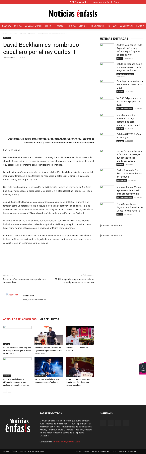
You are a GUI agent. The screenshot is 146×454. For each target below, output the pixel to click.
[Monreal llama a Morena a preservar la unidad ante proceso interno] (107, 193)
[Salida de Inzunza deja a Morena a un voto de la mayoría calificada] (107, 69)
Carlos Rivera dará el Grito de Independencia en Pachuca (129, 173)
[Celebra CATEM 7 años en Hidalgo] (80, 335)
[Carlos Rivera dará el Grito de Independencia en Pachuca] (49, 367)
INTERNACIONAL (97, 26)
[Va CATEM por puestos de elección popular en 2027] (107, 104)
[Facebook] (130, 2)
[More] (71, 64)
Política (6, 344)
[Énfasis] (73, 13)
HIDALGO (140, 26)
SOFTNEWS (112, 26)
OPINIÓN (48, 26)
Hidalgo (38, 344)
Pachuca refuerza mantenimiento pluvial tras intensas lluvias (24, 281)
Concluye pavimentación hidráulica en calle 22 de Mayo (129, 84)
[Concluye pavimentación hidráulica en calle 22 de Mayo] (107, 87)
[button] (125, 2)
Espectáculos (39, 376)
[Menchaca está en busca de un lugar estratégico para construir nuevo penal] (49, 335)
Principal (13, 34)
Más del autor (49, 319)
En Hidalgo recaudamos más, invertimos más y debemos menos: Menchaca (78, 382)
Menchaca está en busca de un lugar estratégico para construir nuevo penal (48, 351)
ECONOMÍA (71, 26)
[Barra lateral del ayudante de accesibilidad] (142, 365)
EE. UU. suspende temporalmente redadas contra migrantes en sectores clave (74, 281)
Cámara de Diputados (124, 108)
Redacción (10, 58)
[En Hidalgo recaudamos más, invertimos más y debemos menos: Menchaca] (80, 367)
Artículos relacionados (19, 319)
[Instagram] (134, 2)
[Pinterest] (19, 262)
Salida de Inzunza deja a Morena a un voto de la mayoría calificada (129, 67)
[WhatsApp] (26, 262)
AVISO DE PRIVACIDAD (101, 451)
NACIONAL (6, 26)
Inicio (5, 34)
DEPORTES (83, 26)
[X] (139, 2)
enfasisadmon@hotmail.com (66, 441)
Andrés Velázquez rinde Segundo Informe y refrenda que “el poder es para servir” (17, 351)
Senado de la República (125, 74)
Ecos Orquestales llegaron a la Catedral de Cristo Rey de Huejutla (129, 207)
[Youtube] (144, 2)
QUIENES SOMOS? (82, 451)
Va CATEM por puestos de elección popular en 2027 (128, 101)
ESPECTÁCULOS (126, 26)
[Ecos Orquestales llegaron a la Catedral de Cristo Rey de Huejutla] (107, 210)
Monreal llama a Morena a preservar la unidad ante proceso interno (129, 190)
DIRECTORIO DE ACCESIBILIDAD (124, 451)
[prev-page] (5, 390)
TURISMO (59, 26)
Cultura (119, 214)
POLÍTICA (18, 26)
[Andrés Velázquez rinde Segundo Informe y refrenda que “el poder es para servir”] (17, 335)
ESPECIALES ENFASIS (33, 26)
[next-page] (9, 390)
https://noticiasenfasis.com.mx (34, 300)
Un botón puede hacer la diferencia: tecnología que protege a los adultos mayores (16, 382)
